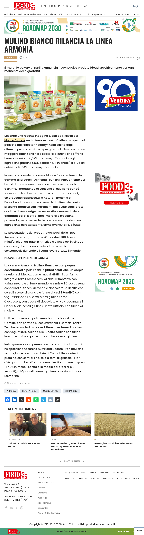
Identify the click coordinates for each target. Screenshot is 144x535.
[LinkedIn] (12, 507)
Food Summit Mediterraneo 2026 (32, 14)
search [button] (85, 6)
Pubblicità (42, 497)
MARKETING (70, 478)
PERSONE (67, 6)
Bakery (10, 57)
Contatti (41, 487)
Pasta (54, 439)
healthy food (29, 391)
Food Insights (44, 477)
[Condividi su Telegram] (43, 399)
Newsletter (43, 508)
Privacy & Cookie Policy (49, 513)
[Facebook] (6, 507)
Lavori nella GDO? (46, 482)
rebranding (71, 391)
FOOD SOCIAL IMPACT (121, 14)
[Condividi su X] (21, 399)
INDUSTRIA (54, 6)
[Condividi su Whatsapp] (36, 399)
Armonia (11, 391)
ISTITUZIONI (118, 472)
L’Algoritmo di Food (100, 14)
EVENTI (84, 472)
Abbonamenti (44, 502)
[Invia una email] (50, 399)
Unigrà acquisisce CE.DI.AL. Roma (24, 445)
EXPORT (93, 472)
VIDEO (136, 478)
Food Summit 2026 (72, 14)
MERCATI (83, 478)
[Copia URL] (57, 399)
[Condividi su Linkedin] (14, 399)
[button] (6, 6)
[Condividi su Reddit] (28, 399)
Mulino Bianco (50, 391)
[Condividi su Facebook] (7, 399)
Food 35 (86, 14)
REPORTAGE (107, 478)
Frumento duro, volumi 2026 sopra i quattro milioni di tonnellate (68, 446)
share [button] (138, 58)
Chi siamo (42, 492)
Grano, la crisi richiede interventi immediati (114, 445)
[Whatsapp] (21, 507)
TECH (77, 6)
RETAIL (43, 6)
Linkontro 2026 (55, 14)
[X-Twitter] (17, 507)
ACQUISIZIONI (14, 439)
